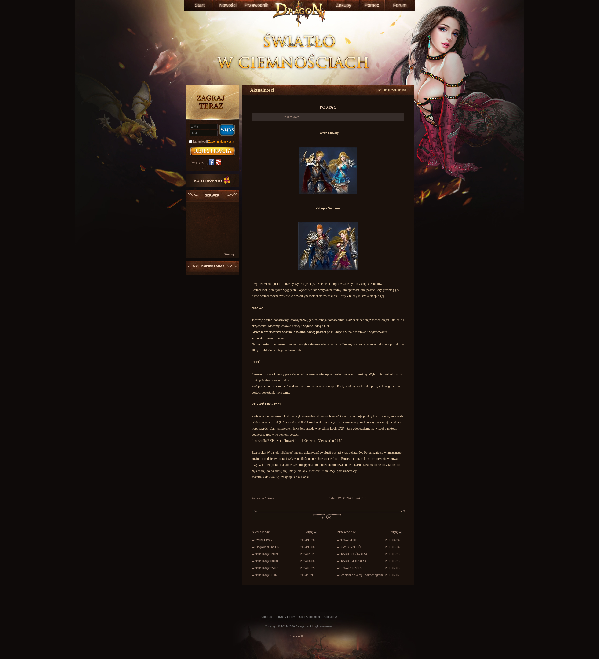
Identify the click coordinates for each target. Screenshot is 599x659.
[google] (219, 162)
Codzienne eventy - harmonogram (361, 575)
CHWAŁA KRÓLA (350, 568)
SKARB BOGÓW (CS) (353, 554)
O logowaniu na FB (266, 547)
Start (200, 5)
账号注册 (213, 151)
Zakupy (343, 5)
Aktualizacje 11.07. (266, 575)
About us (266, 617)
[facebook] (211, 162)
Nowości (228, 5)
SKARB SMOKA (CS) (352, 561)
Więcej (309, 532)
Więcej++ (231, 254)
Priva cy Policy (285, 617)
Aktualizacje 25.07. (266, 568)
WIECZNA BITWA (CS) (352, 498)
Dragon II (384, 90)
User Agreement (309, 617)
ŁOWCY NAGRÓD (351, 547)
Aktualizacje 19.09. (266, 554)
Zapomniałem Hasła (221, 141)
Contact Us (331, 617)
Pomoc (372, 5)
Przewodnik (256, 5)
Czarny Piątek (263, 540)
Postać (271, 498)
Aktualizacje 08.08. (266, 561)
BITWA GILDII (347, 540)
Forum (400, 5)
